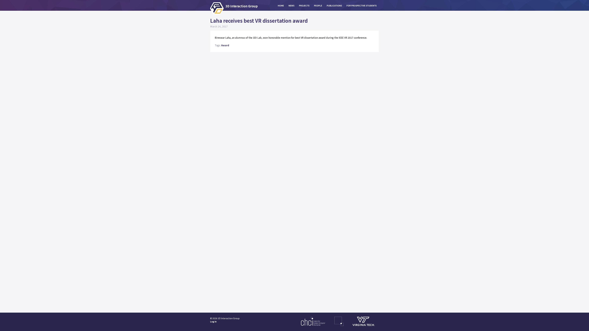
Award (225, 45)
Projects (304, 5)
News (291, 5)
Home (281, 5)
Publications (334, 5)
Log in (213, 321)
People (318, 5)
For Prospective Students (361, 5)
